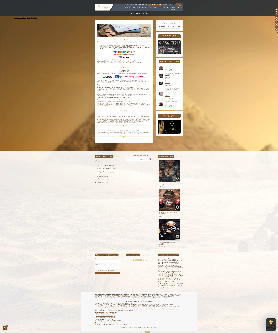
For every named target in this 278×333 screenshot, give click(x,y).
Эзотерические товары (102, 161)
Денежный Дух (164, 259)
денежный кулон (178, 266)
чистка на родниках (178, 285)
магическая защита (162, 274)
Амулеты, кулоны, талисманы (106, 165)
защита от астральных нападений (166, 270)
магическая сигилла (174, 274)
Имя (96, 258)
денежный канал (169, 266)
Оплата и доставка (155, 5)
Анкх (159, 259)
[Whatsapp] (276, 19)
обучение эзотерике (115, 320)
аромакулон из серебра (166, 265)
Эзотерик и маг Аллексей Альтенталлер (107, 323)
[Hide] (277, 32)
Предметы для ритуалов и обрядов (107, 168)
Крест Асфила (161, 262)
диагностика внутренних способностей (170, 268)
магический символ (166, 277)
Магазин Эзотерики (141, 327)
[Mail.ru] (276, 14)
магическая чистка (162, 275)
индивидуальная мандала (168, 271)
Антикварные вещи (103, 163)
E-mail (96, 264)
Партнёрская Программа (167, 7)
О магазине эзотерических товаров (105, 316)
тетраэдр (169, 285)
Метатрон (176, 262)
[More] (276, 29)
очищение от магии (164, 278)
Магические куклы (103, 176)
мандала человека (178, 277)
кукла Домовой (172, 273)
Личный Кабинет (153, 7)
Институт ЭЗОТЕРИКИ (103, 320)
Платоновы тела (169, 263)
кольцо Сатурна (178, 271)
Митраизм (161, 264)
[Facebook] (276, 22)
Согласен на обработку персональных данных (105, 270)
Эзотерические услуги (102, 182)
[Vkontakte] (276, 12)
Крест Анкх (179, 260)
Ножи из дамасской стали (107, 172)
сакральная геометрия (166, 282)
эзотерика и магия (115, 321)
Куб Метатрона (169, 262)
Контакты (172, 9)
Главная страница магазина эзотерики (106, 313)
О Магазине (127, 7)
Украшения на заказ (169, 5)
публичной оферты (129, 61)
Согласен (147, 332)
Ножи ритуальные (103, 171)
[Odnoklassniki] (276, 17)
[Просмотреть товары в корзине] (178, 7)
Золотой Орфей (172, 260)
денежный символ (162, 267)
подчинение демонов (168, 279)
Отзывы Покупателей (139, 7)
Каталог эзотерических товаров (137, 5)
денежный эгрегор (171, 267)
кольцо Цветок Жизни (162, 273)
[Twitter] (276, 24)
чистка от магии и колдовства (165, 286)
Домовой (172, 259)
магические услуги (172, 275)
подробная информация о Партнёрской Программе (131, 133)
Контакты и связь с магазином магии (106, 317)
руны (161, 281)
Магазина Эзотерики (117, 42)
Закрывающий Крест (163, 260)
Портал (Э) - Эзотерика (103, 321)
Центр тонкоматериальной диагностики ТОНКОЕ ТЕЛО (111, 324)
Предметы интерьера (104, 179)
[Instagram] (276, 27)
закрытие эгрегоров (176, 269)
